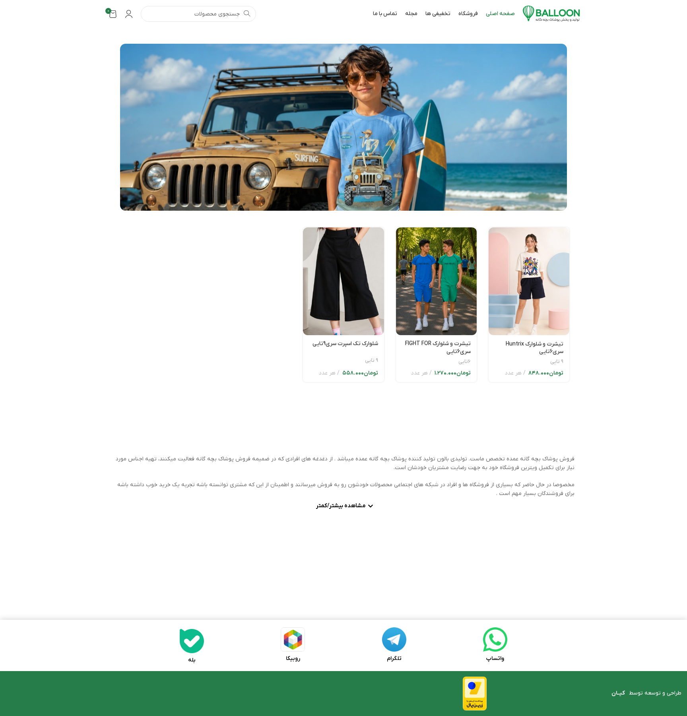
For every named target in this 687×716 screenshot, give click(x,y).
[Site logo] (551, 13)
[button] (343, 506)
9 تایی (556, 361)
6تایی (464, 361)
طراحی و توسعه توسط (646, 693)
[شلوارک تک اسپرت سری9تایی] (343, 281)
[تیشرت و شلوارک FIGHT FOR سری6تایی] (436, 281)
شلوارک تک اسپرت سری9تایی (345, 343)
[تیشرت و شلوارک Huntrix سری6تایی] (529, 281)
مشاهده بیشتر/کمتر (341, 506)
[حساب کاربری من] (129, 14)
